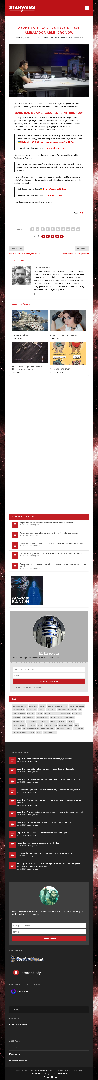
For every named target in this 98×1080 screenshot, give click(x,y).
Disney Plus (51, 710)
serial (40, 725)
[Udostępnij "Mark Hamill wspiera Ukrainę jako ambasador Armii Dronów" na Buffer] (63, 229)
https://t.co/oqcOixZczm (55, 189)
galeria (74, 710)
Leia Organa (76, 714)
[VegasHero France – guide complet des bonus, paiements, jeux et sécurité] (12, 814)
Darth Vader (31, 710)
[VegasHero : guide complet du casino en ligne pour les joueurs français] (15, 545)
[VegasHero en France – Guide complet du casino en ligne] (12, 834)
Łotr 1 (38, 733)
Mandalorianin (42, 717)
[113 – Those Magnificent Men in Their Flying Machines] (30, 352)
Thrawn (31, 733)
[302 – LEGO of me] (30, 320)
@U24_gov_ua (41, 142)
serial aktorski (51, 725)
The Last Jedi (78, 729)
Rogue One (32, 725)
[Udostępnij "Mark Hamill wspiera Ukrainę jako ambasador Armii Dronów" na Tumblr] (47, 229)
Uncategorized (35, 525)
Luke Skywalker (28, 717)
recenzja (71, 721)
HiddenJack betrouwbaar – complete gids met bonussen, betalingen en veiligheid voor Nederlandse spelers (49, 865)
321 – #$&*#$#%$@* (60, 369)
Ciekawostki (55, 37)
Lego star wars (64, 714)
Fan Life (64, 37)
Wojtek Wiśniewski (28, 37)
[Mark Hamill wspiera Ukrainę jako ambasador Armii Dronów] (49, 70)
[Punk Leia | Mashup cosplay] (68, 320)
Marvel (53, 717)
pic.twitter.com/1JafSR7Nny (61, 142)
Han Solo (31, 714)
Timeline (13, 1047)
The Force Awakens (64, 729)
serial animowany (66, 725)
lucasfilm (16, 717)
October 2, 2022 (54, 195)
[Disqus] (49, 415)
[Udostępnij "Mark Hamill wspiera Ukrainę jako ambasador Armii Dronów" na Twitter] (37, 229)
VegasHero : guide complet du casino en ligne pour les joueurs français (51, 543)
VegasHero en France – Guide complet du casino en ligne (42, 832)
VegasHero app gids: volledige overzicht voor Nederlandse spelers (49, 533)
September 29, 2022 (56, 148)
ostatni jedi (31, 721)
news (60, 717)
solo (77, 725)
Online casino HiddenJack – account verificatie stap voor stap (44, 853)
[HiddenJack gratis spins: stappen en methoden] (12, 845)
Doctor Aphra (63, 710)
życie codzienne (50, 733)
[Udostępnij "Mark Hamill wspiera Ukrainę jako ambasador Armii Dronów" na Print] (78, 229)
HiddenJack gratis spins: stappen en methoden (38, 843)
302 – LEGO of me (20, 335)
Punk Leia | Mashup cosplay (63, 335)
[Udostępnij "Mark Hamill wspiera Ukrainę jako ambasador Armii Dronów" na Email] (73, 229)
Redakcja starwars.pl (18, 1024)
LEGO (54, 714)
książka (47, 714)
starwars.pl (41, 1070)
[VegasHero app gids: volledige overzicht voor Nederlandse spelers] (15, 535)
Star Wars (17, 729)
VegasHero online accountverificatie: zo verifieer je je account (47, 522)
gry (80, 710)
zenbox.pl (62, 1073)
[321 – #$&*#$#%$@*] (68, 353)
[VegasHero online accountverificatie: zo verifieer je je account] (15, 525)
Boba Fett (33, 706)
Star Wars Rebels (47, 729)
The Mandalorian (19, 733)
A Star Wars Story (20, 706)
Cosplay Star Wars (76, 706)
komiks (39, 714)
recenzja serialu (19, 725)
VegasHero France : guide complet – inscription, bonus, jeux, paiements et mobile (53, 565)
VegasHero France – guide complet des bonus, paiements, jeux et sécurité (50, 812)
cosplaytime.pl (18, 710)
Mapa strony (15, 1054)
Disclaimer (36, 1073)
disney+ (41, 710)
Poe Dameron (43, 721)
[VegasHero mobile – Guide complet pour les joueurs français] (12, 824)
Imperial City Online (18, 1061)
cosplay (42, 706)
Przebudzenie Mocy (57, 721)
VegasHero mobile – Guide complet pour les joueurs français (44, 822)
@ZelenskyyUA (27, 142)
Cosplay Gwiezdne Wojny (57, 706)
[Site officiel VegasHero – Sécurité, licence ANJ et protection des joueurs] (15, 555)
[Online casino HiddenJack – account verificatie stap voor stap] (12, 855)
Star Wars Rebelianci (31, 729)
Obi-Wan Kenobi (18, 721)
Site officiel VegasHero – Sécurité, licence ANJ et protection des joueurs (51, 553)
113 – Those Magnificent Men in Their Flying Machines (27, 367)
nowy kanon (69, 717)
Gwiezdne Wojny (19, 714)
